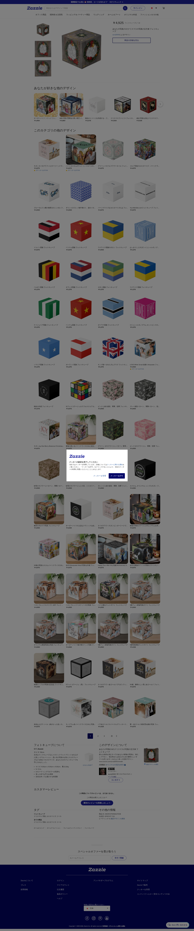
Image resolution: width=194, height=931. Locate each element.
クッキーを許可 (116, 476)
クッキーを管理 (99, 476)
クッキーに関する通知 (115, 465)
